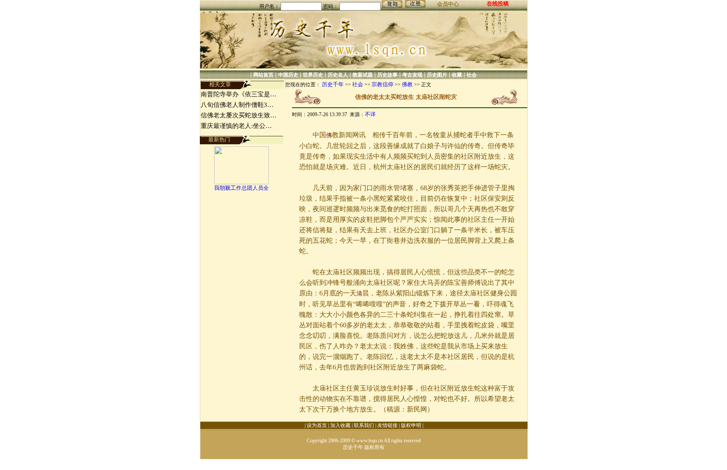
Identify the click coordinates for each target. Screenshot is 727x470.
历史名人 (338, 75)
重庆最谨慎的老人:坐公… (236, 125)
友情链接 (387, 425)
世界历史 (313, 75)
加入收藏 (340, 425)
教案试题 (363, 75)
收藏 (457, 75)
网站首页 (263, 75)
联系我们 (364, 425)
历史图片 (437, 75)
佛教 (407, 84)
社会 (472, 75)
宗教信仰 (382, 84)
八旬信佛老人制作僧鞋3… (237, 104)
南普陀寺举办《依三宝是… (238, 94)
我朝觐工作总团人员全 (241, 188)
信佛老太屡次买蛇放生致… (238, 115)
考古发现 (412, 75)
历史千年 (333, 84)
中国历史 (288, 75)
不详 (370, 114)
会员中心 (448, 4)
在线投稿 (498, 3)
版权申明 (411, 425)
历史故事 (387, 75)
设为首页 (317, 425)
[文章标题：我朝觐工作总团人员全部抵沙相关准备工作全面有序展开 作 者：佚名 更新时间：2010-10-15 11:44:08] (241, 182)
